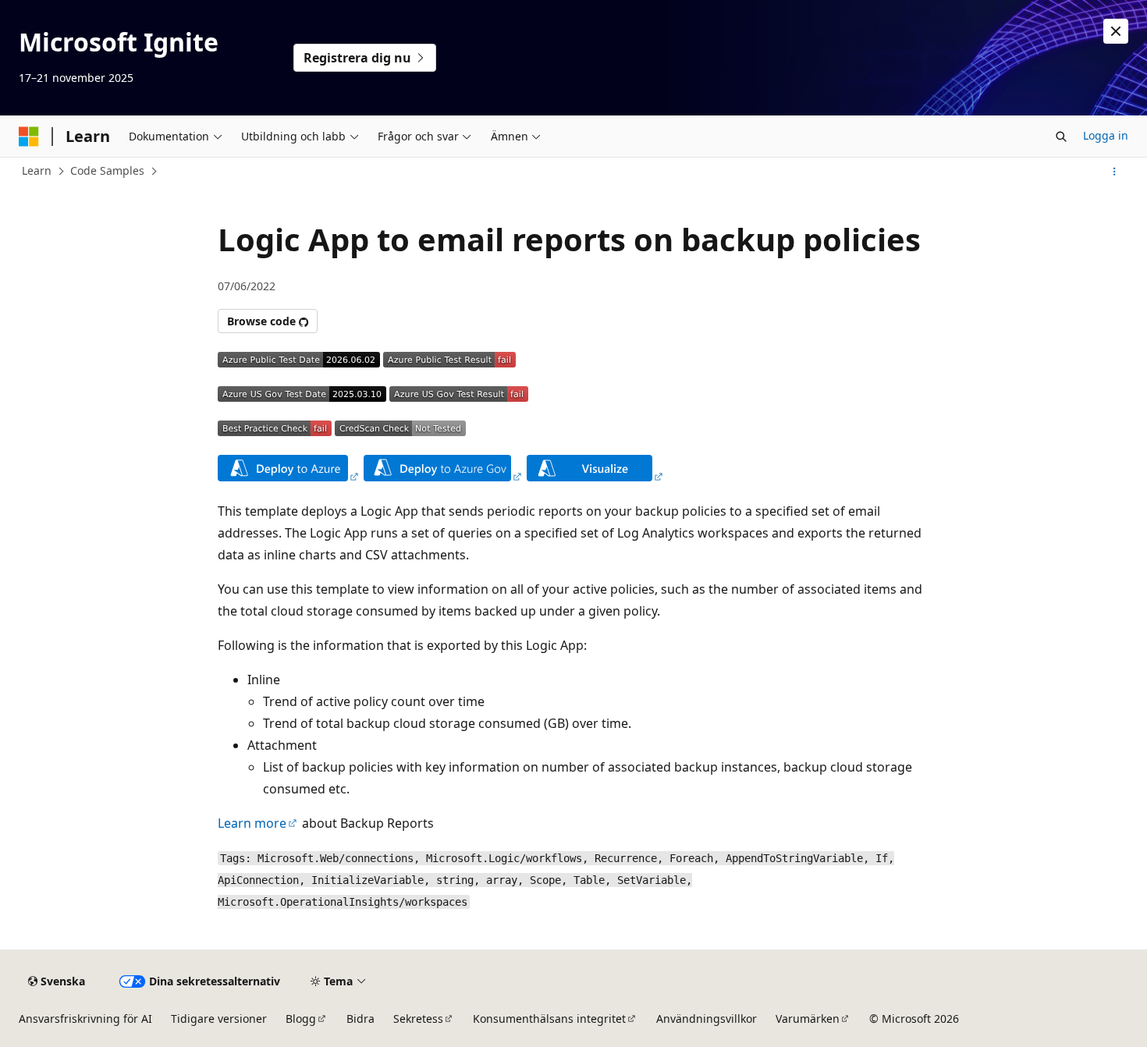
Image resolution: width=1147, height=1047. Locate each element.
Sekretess (418, 1018)
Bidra (360, 1018)
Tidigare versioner (219, 1018)
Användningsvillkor (706, 1018)
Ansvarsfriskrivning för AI (85, 1018)
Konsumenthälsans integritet (549, 1018)
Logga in (1105, 135)
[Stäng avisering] (1115, 31)
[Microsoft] (29, 136)
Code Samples (107, 170)
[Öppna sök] (1061, 136)
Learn (36, 170)
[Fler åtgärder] (1114, 171)
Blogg (301, 1018)
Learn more (252, 823)
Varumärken (808, 1018)
